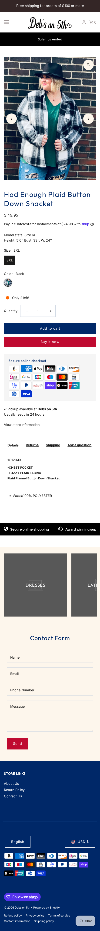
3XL (10, 260)
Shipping (53, 445)
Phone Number (22, 690)
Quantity (10, 311)
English (17, 842)
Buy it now (50, 342)
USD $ (83, 842)
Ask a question (79, 445)
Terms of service (59, 915)
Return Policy (14, 790)
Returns (32, 445)
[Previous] (11, 119)
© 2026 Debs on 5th (17, 907)
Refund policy (13, 915)
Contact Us (13, 796)
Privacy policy (35, 915)
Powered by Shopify (46, 907)
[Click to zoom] (88, 65)
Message (17, 706)
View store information (22, 425)
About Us (11, 783)
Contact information (17, 921)
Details (13, 445)
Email (14, 674)
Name (15, 657)
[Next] (88, 119)
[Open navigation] (13, 22)
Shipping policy (44, 921)
